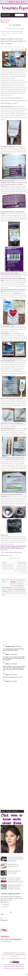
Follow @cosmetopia (6, 941)
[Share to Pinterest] (25, 49)
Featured (14, 811)
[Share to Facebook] (12, 49)
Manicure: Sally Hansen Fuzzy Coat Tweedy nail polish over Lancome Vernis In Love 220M (20, 568)
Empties (12, 552)
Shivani (13, 400)
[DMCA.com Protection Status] (14, 962)
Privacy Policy (14, 956)
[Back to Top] (27, 974)
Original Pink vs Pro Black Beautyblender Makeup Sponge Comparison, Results (15, 879)
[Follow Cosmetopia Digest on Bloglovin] (5, 937)
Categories (6, 15)
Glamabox (17, 293)
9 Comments (4, 550)
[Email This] (22, 49)
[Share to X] (16, 49)
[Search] (25, 15)
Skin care (9, 555)
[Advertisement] (14, 747)
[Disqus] (14, 622)
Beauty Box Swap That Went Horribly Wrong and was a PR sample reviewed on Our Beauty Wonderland (14, 184)
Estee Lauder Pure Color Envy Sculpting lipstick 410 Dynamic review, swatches (15, 859)
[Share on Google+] (19, 49)
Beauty (7, 552)
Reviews (3, 555)
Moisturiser (18, 552)
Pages (5, 2)
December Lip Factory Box (13, 459)
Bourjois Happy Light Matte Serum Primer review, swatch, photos (8, 566)
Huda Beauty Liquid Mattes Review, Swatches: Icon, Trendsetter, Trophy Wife (15, 887)
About (3, 811)
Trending (8, 811)
